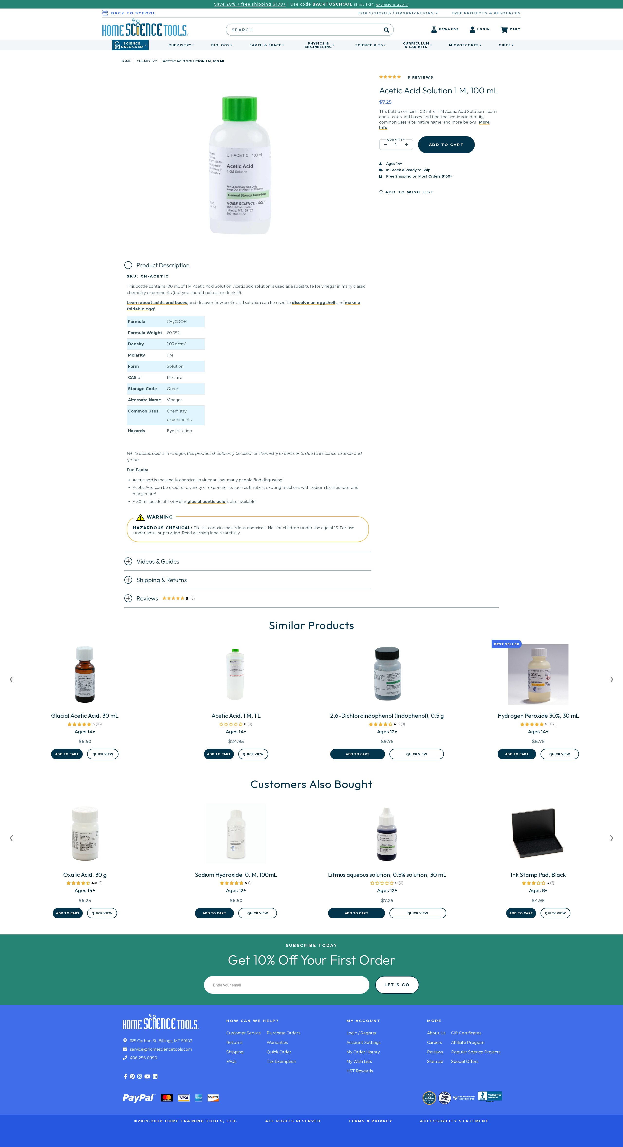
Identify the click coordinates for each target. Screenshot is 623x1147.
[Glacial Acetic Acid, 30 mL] (85, 676)
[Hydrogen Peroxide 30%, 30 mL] (538, 676)
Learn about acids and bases (157, 302)
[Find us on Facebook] (125, 1076)
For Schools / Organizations (396, 13)
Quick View (102, 754)
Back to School (133, 13)
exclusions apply (392, 4)
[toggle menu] (192, 45)
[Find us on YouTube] (147, 1076)
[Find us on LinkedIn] (155, 1076)
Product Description (163, 265)
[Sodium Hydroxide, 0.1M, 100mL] (236, 835)
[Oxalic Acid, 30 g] (85, 835)
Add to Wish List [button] (409, 192)
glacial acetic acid (206, 501)
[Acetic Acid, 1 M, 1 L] (236, 676)
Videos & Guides (158, 561)
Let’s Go (397, 985)
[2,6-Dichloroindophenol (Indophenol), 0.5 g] (387, 676)
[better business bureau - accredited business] (490, 1097)
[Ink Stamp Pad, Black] (538, 835)
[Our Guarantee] (429, 1098)
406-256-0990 (143, 1058)
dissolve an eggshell (313, 302)
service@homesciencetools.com (160, 1049)
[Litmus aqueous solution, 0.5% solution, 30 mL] (387, 835)
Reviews (170, 598)
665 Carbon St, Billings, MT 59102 (160, 1041)
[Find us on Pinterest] (132, 1076)
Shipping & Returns (162, 580)
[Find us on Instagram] (139, 1076)
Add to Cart (67, 754)
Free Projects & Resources (486, 13)
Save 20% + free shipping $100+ (250, 4)
